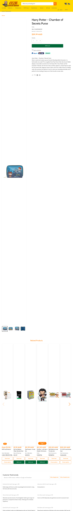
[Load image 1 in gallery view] (4, 329)
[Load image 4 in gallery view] (23, 329)
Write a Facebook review (65, 477)
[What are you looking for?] (55, 3)
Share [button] (35, 75)
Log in (61, 9)
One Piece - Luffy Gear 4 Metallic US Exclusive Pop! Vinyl (42, 450)
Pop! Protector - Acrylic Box (30, 450)
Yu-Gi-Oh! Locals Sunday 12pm (65, 450)
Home (3, 15)
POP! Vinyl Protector (6, 449)
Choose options (7, 462)
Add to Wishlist (37, 50)
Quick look (7, 458)
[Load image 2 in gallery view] (11, 329)
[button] (10, 8)
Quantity (33, 37)
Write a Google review (54, 477)
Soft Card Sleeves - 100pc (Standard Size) (18, 450)
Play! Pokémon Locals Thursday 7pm (53, 450)
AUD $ (66, 9)
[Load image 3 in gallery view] (17, 329)
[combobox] (39, 3)
